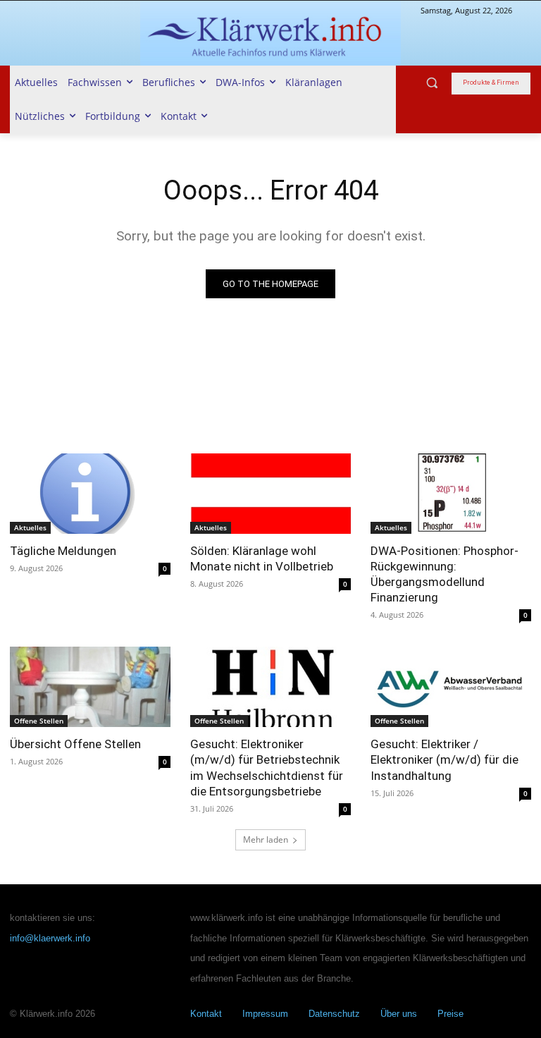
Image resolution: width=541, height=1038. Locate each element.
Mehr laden (265, 839)
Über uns (398, 1013)
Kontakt (206, 1013)
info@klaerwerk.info (50, 938)
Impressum (265, 1013)
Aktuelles (30, 527)
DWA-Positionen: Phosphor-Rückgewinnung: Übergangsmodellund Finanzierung (444, 574)
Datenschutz (334, 1013)
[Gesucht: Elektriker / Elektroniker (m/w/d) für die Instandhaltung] (451, 687)
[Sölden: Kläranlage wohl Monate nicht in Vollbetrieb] (270, 493)
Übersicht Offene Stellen (75, 744)
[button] (432, 82)
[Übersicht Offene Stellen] (90, 687)
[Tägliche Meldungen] (90, 493)
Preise (450, 1013)
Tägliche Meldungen (63, 551)
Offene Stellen (38, 721)
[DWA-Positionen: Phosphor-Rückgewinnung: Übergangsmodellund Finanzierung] (451, 493)
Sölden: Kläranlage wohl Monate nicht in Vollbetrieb (261, 558)
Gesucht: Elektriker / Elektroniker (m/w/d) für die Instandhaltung (444, 759)
